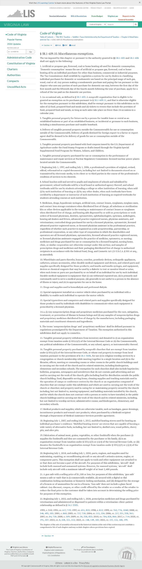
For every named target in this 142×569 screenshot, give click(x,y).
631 (83, 510)
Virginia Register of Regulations (53, 553)
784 (104, 516)
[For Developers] (94, 552)
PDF (65, 45)
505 (51, 513)
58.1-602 (81, 97)
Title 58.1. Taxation (63, 37)
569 (67, 516)
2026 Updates (14, 43)
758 (83, 513)
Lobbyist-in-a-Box (71, 563)
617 (64, 510)
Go (30, 52)
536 (103, 513)
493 (47, 513)
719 (69, 510)
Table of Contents (46, 37)
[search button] (135, 24)
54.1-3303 (73, 505)
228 (63, 519)
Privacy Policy (96, 8)
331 (121, 513)
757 (79, 513)
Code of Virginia (16, 34)
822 (88, 510)
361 (131, 513)
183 (97, 519)
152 (116, 519)
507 (47, 519)
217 (117, 513)
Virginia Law (113, 16)
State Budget (97, 16)
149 (92, 519)
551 (68, 519)
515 (98, 513)
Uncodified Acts (16, 86)
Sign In (122, 566)
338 (126, 513)
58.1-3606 (86, 355)
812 (101, 510)
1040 (125, 510)
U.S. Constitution (54, 555)
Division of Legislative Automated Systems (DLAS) (101, 566)
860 (65, 513)
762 (115, 510)
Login (132, 8)
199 (125, 519)
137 (111, 519)
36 (81, 516)
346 (42, 513)
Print (59, 45)
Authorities (14, 75)
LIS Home (58, 563)
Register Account (120, 8)
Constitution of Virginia (21, 63)
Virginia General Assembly (60, 8)
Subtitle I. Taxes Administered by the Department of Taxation (96, 37)
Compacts (13, 80)
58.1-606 (134, 57)
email (73, 45)
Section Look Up (13, 48)
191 (42, 519)
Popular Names (14, 39)
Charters (12, 69)
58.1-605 (120, 57)
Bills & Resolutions (79, 16)
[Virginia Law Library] (27, 556)
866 (114, 516)
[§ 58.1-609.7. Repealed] (42, 45)
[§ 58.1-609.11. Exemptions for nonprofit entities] (51, 45)
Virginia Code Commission (53, 550)
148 (87, 519)
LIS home (107, 8)
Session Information (57, 16)
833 (90, 516)
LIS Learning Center (45, 3)
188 (121, 519)
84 (50, 516)
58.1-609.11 (100, 100)
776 (120, 510)
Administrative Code (19, 57)
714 (127, 516)
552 (73, 519)
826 (109, 516)
